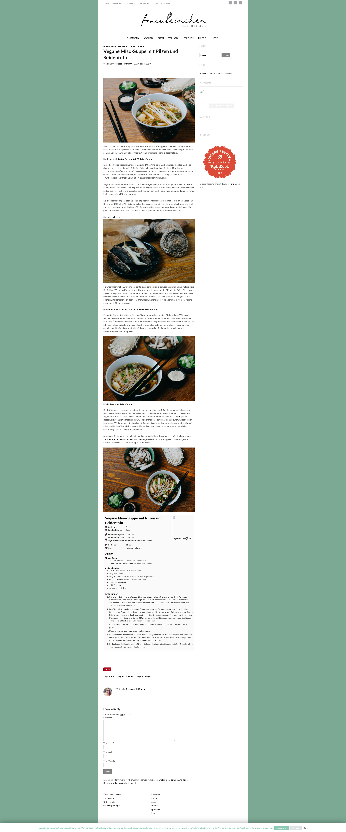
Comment (107, 717)
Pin (190, 538)
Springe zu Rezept (112, 217)
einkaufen (155, 794)
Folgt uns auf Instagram (223, 106)
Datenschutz (144, 3)
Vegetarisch (137, 46)
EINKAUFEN (133, 38)
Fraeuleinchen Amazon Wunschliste (215, 73)
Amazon (140, 293)
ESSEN (160, 38)
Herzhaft (123, 46)
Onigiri (141, 439)
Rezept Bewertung (111, 714)
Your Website (109, 761)
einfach (112, 676)
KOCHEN (148, 38)
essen (154, 802)
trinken (154, 805)
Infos (305, 827)
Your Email (107, 752)
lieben (154, 813)
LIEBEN (215, 38)
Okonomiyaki (126, 439)
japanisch (130, 676)
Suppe (140, 676)
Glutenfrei (110, 46)
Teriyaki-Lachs (110, 439)
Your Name (108, 743)
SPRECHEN (188, 38)
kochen (154, 798)
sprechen (155, 809)
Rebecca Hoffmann (123, 63)
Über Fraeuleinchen (113, 3)
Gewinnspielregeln (162, 3)
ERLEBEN (202, 38)
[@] (207, 93)
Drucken (181, 538)
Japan (177, 416)
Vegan (148, 676)
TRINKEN (173, 38)
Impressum (130, 3)
